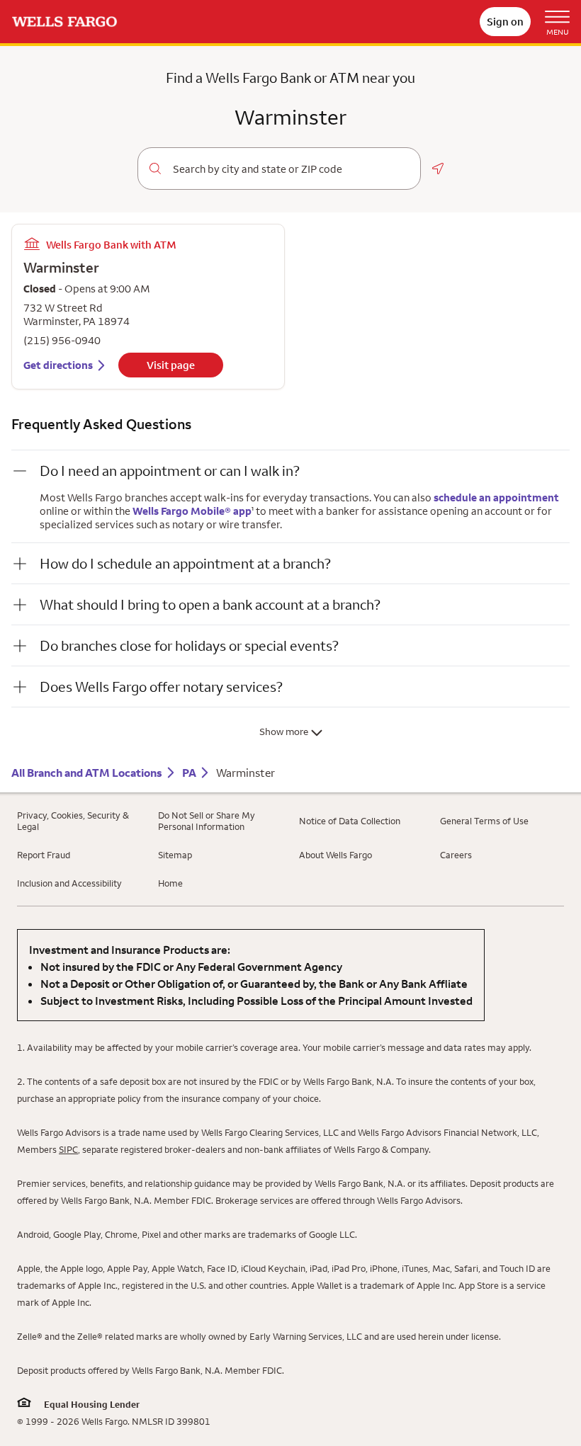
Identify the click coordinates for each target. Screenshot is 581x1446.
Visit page (171, 365)
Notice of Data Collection (349, 820)
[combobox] (291, 169)
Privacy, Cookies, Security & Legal (73, 820)
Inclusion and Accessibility (69, 883)
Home (170, 883)
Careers (456, 854)
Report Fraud (43, 854)
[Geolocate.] (438, 168)
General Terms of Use (484, 820)
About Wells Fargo (335, 854)
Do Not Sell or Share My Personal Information (206, 820)
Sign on (505, 21)
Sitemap (175, 854)
